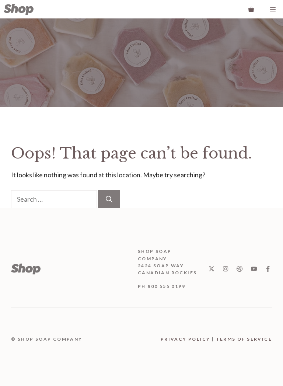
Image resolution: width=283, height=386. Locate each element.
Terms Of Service (244, 339)
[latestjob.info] (19, 9)
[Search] (109, 199)
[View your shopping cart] (251, 9)
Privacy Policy (185, 339)
